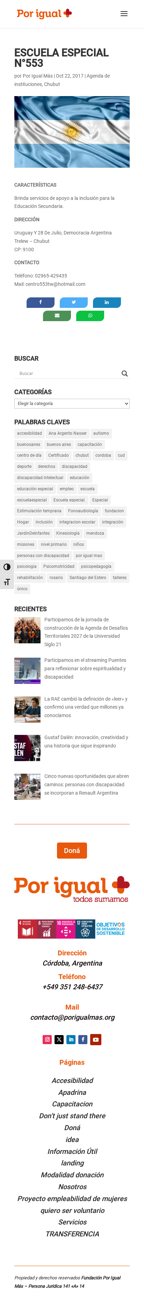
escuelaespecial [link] (32, 500)
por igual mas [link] (89, 555)
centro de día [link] (29, 455)
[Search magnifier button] (125, 373)
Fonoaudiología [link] (83, 510)
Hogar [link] (23, 522)
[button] (124, 18)
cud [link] (121, 455)
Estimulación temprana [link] (39, 510)
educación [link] (79, 477)
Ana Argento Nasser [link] (68, 433)
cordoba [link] (103, 455)
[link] (44, 13)
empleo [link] (67, 488)
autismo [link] (101, 433)
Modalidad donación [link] (72, 1175)
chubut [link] (82, 455)
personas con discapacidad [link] (43, 555)
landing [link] (72, 1163)
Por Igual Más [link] (38, 76)
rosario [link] (56, 577)
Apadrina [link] (72, 1092)
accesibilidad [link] (29, 433)
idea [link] (72, 1139)
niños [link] (78, 544)
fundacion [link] (114, 510)
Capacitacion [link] (72, 1104)
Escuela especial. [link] (69, 500)
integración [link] (112, 522)
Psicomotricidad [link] (58, 566)
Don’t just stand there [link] (72, 1116)
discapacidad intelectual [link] (40, 477)
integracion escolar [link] (77, 522)
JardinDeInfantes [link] (33, 533)
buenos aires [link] (59, 444)
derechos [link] (46, 466)
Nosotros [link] (72, 1187)
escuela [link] (87, 488)
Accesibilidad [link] (72, 1080)
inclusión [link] (44, 522)
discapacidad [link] (74, 466)
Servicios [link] (72, 1222)
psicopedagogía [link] (96, 566)
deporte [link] (24, 466)
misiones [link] (25, 544)
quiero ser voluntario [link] (72, 1210)
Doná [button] (72, 850)
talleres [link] (120, 577)
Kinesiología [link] (68, 533)
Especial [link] (100, 500)
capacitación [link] (90, 444)
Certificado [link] (58, 455)
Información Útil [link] (72, 1151)
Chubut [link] (52, 84)
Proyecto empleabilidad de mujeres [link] (72, 1198)
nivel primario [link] (54, 544)
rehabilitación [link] (30, 577)
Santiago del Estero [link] (88, 577)
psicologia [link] (27, 566)
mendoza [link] (95, 533)
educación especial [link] (35, 488)
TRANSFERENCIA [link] (72, 1234)
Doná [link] (72, 1127)
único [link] (22, 588)
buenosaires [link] (28, 444)
